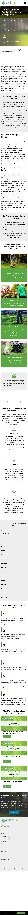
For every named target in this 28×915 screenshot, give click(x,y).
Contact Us (14, 812)
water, (22, 147)
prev (7, 402)
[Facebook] (2, 826)
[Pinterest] (8, 826)
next (20, 402)
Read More (7, 736)
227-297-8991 (21, 913)
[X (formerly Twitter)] (5, 826)
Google (19, 237)
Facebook (12, 237)
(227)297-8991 (6, 533)
